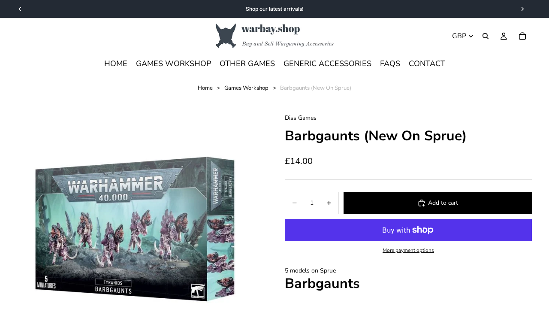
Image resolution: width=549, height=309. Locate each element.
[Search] (485, 36)
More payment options (408, 250)
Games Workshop (246, 88)
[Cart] (522, 36)
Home (205, 88)
